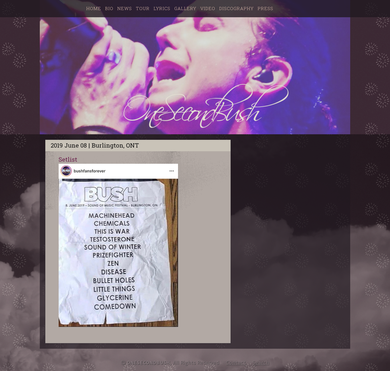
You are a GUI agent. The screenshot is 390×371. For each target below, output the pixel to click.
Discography (236, 8)
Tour (143, 8)
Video (207, 8)
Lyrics (162, 8)
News (124, 8)
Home (93, 8)
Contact (236, 362)
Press (265, 8)
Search (261, 362)
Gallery (185, 8)
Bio (109, 8)
